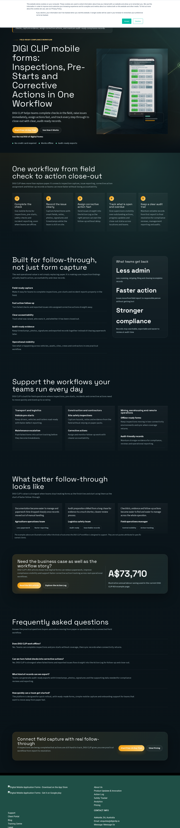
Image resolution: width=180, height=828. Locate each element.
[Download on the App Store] (37, 787)
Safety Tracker (100, 798)
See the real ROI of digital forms (27, 136)
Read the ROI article (29, 585)
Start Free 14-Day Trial (25, 130)
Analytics (98, 801)
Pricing (97, 805)
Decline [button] (138, 21)
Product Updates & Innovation (108, 791)
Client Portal (13, 816)
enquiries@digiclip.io (110, 821)
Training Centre (15, 823)
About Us (98, 787)
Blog (10, 820)
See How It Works (51, 130)
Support (11, 813)
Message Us (109, 824)
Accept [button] (126, 21)
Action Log (99, 794)
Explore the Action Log (55, 585)
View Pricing (154, 748)
